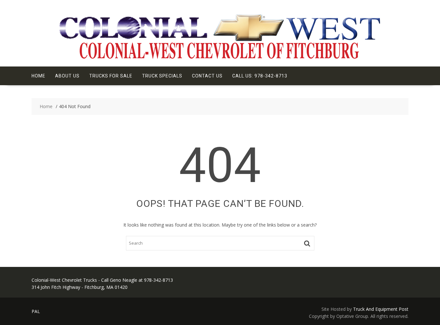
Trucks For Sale (110, 75)
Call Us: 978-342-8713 (259, 75)
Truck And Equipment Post (380, 309)
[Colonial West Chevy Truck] (220, 58)
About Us (67, 75)
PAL (36, 311)
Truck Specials (162, 75)
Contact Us (207, 75)
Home (38, 75)
